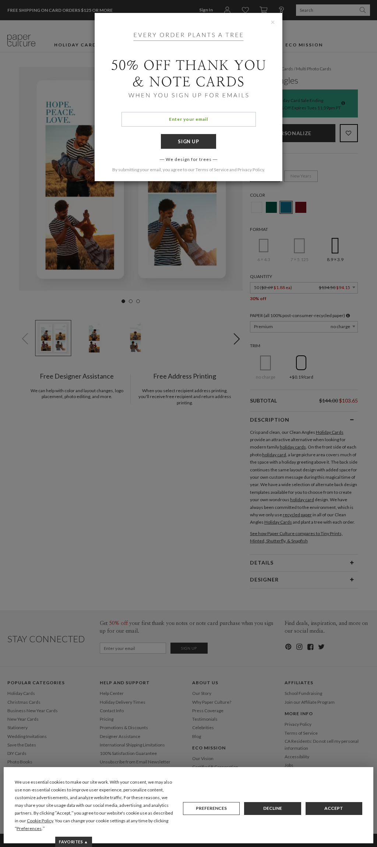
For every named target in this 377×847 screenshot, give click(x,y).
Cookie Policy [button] (40, 820)
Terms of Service (212, 169)
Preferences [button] (29, 828)
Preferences (211, 808)
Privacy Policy (250, 169)
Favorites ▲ (73, 841)
